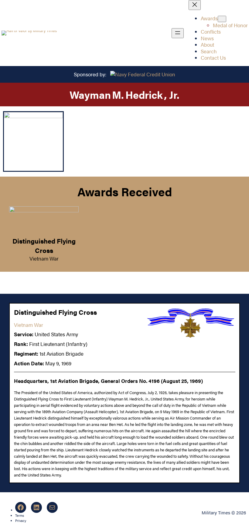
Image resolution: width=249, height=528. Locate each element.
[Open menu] (178, 33)
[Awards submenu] (222, 19)
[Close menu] (195, 5)
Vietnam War (44, 258)
